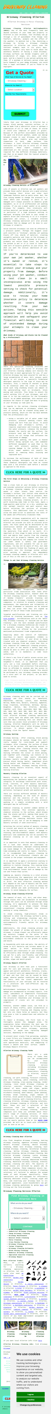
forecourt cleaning (38, 1078)
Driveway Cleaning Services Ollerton (22, 1191)
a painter (43, 1299)
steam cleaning (20, 1095)
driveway (23, 35)
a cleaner (43, 1286)
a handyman (40, 1303)
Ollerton (7, 698)
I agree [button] (31, 1394)
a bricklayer (30, 1297)
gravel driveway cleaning (15, 1103)
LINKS (26, 13)
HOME (21, 13)
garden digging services (14, 1299)
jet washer (26, 257)
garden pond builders (22, 1290)
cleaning (33, 406)
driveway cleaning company (18, 489)
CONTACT (37, 13)
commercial (25, 645)
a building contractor (23, 1305)
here (42, 1185)
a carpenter (40, 1288)
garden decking (36, 1307)
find (10, 1140)
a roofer (30, 1311)
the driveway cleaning (13, 594)
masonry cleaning (37, 842)
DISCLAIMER (44, 13)
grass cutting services (34, 1292)
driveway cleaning (38, 43)
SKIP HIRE (19, 1294)
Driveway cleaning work (14, 696)
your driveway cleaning (29, 672)
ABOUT (31, 13)
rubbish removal (21, 1309)
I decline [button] (30, 1400)
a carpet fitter (25, 1301)
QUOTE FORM (42, 1120)
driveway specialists (13, 1303)
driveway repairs (11, 986)
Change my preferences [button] (30, 1405)
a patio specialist (34, 1284)
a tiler (18, 1288)
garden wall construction (15, 1314)
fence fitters (19, 1286)
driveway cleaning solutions (34, 1101)
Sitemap (5, 1388)
